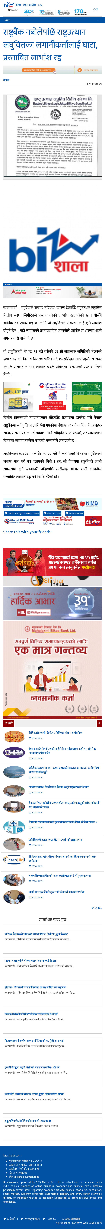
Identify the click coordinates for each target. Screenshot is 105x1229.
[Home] (52, 5)
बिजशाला (9, 284)
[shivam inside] (87, 397)
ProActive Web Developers (86, 1223)
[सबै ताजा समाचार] (99, 723)
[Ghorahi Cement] (18, 397)
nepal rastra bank (53, 513)
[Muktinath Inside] (52, 397)
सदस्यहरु (51, 1219)
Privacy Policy (32, 1219)
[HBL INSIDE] (52, 604)
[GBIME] (52, 521)
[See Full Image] (52, 136)
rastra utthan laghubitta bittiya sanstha (23, 513)
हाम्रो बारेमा (12, 1219)
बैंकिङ (6, 80)
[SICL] (52, 581)
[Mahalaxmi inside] (52, 670)
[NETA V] (52, 12)
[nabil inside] (52, 292)
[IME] (52, 562)
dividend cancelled (75, 513)
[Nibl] (52, 504)
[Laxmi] (52, 70)
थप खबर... (96, 908)
